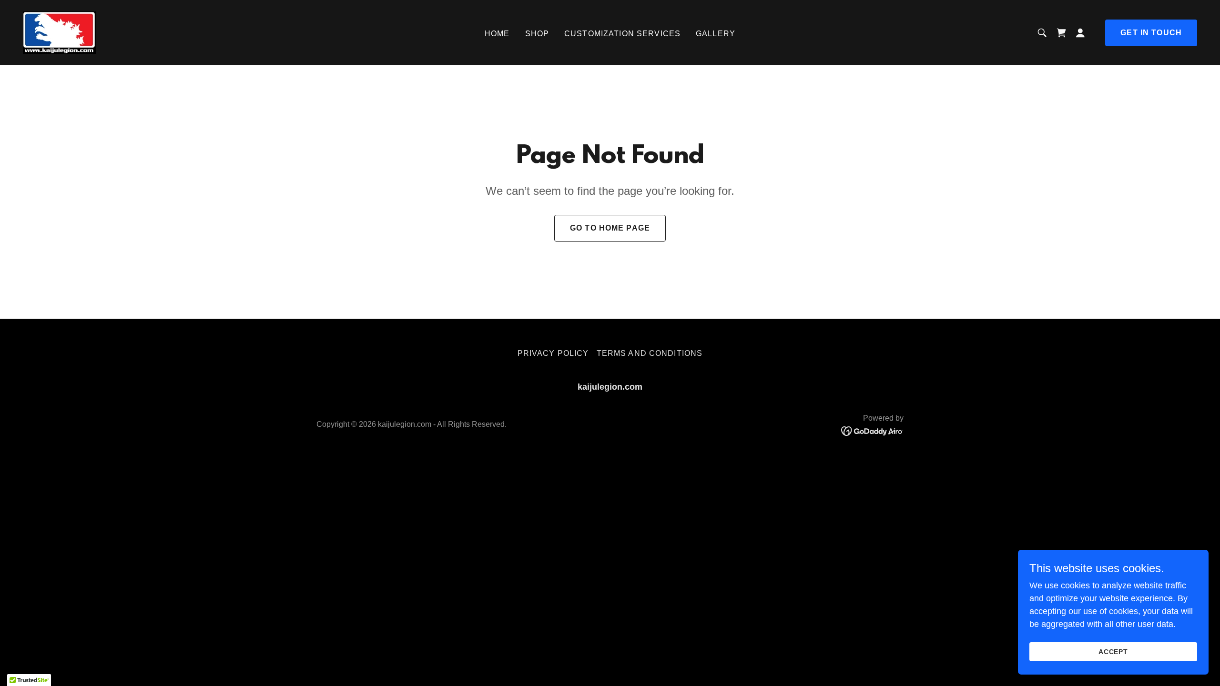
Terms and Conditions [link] (650, 353)
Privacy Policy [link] (553, 353)
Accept (1113, 652)
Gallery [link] (715, 34)
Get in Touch (1151, 33)
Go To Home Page (610, 228)
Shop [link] (537, 34)
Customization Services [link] (622, 34)
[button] (1080, 32)
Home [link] (497, 34)
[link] (59, 32)
